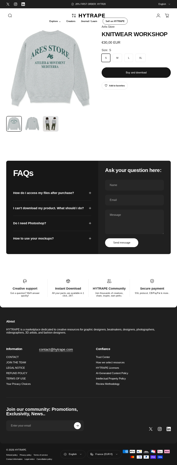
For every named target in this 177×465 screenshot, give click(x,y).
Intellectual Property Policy (111, 378)
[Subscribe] (77, 425)
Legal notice (30, 459)
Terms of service (41, 455)
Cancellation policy (44, 459)
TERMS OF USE (16, 378)
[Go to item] (14, 124)
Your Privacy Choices (18, 383)
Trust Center (103, 357)
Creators (70, 21)
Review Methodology (108, 383)
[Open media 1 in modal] (50, 69)
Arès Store (108, 26)
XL (140, 57)
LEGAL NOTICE (15, 367)
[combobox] (165, 4)
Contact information (14, 459)
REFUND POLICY (16, 373)
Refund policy (12, 455)
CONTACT (12, 357)
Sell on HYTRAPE (115, 21)
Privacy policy (25, 455)
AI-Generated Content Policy (112, 373)
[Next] (86, 69)
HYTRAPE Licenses (107, 367)
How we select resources (110, 362)
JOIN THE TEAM (16, 362)
